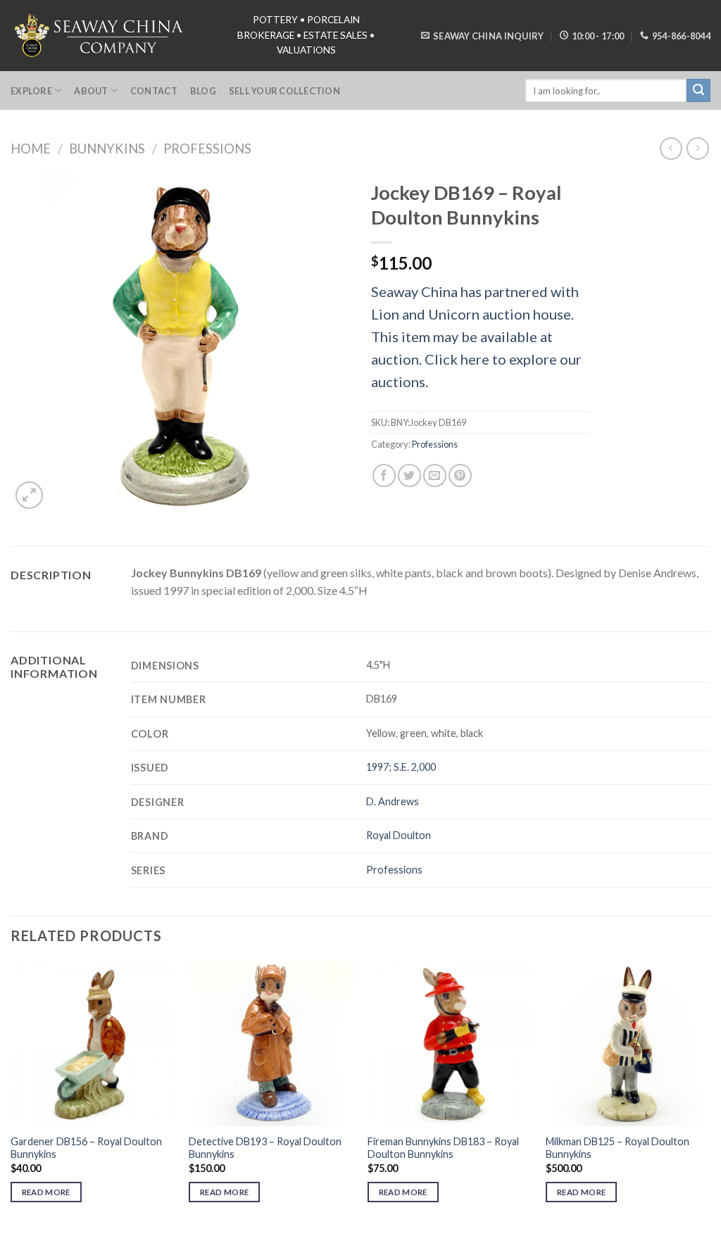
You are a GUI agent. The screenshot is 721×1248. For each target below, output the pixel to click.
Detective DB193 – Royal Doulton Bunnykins (265, 1148)
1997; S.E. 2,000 (401, 767)
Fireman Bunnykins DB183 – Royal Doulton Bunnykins (443, 1148)
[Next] (709, 1094)
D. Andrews (392, 801)
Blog (203, 90)
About (91, 90)
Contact (153, 90)
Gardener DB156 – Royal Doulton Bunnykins (86, 1148)
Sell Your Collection (284, 90)
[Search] (698, 91)
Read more (46, 1192)
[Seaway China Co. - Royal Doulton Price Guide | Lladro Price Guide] (100, 35)
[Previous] (11, 1094)
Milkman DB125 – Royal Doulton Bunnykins (617, 1148)
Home (31, 148)
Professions (207, 148)
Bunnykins (107, 148)
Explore (31, 90)
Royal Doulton (398, 835)
